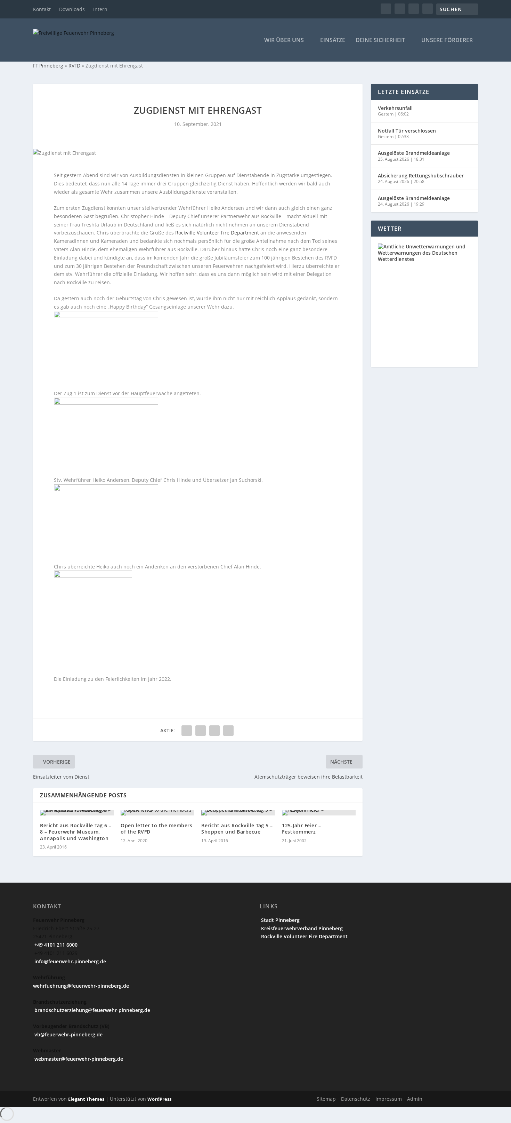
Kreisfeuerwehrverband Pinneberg (301, 928)
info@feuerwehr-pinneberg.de (69, 961)
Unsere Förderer (447, 40)
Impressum (388, 1099)
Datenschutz (355, 1099)
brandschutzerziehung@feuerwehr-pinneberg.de (91, 1010)
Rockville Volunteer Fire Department (217, 232)
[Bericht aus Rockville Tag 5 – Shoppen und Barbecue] (238, 812)
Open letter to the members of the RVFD (156, 828)
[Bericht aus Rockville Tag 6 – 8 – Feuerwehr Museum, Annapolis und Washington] (77, 812)
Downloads (72, 9)
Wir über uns (284, 40)
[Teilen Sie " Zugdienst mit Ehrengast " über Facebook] (187, 731)
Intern (100, 9)
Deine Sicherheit (380, 40)
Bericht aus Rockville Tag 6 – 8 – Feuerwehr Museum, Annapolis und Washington (76, 831)
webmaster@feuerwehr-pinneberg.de (78, 1059)
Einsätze (332, 40)
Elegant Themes (86, 1099)
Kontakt (42, 9)
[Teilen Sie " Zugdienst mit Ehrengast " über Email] (214, 731)
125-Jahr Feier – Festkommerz (301, 828)
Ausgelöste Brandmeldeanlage (414, 153)
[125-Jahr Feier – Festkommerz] (319, 812)
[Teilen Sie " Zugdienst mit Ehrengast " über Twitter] (201, 731)
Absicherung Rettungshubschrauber (421, 175)
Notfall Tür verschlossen (407, 130)
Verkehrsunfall (395, 108)
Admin (414, 1099)
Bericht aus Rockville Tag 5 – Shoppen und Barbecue (237, 828)
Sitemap (326, 1099)
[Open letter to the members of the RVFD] (157, 812)
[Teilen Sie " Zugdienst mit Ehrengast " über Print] (228, 731)
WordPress (159, 1099)
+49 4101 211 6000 (55, 944)
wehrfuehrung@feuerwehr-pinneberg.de (81, 985)
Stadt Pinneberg (280, 920)
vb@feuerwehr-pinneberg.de (68, 1034)
